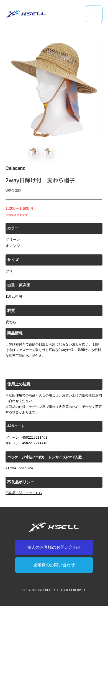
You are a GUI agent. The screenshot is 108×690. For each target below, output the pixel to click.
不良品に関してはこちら (24, 493)
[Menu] (94, 14)
